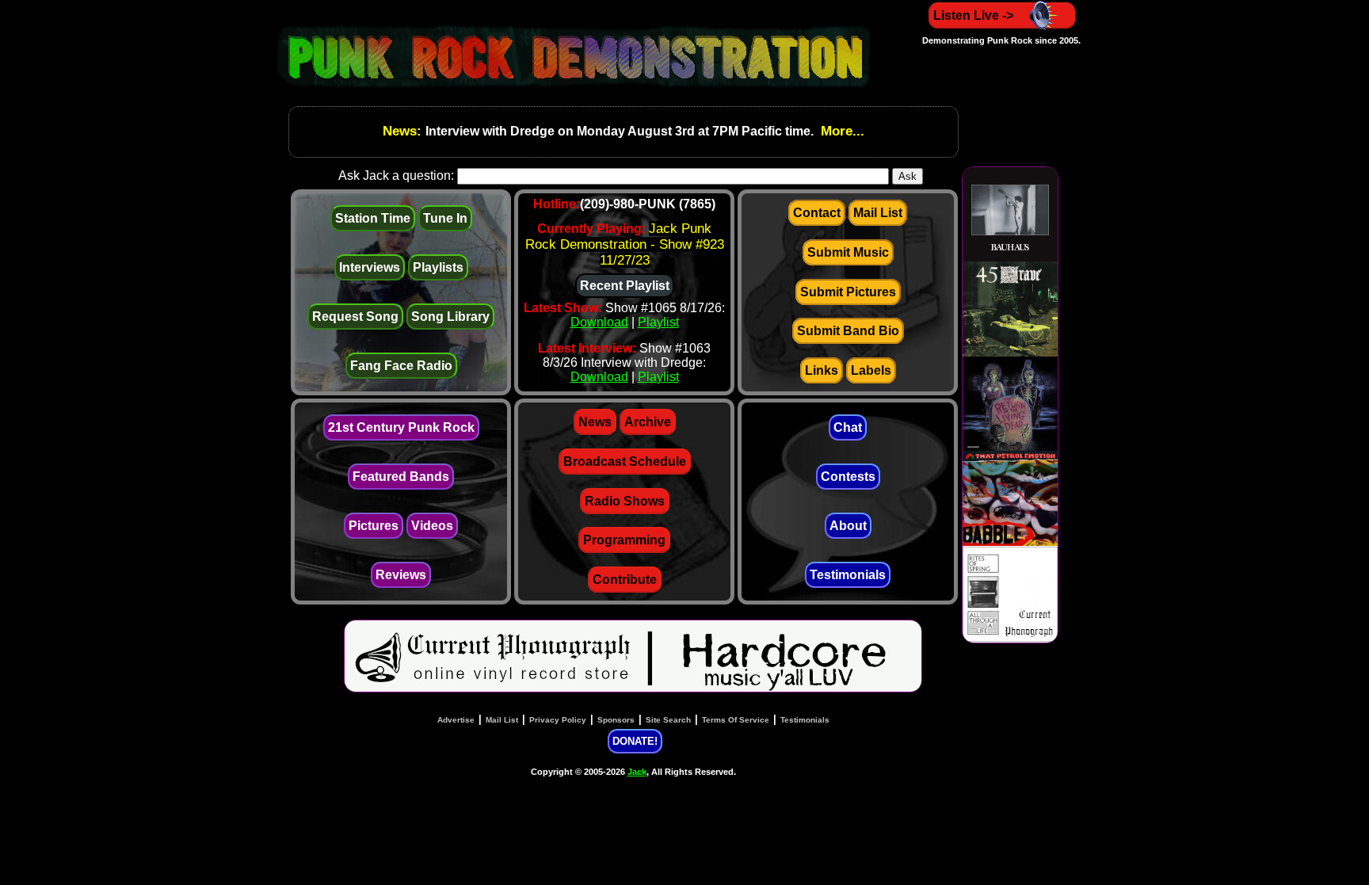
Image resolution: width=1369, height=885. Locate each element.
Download (599, 322)
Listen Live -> (973, 15)
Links (821, 370)
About (848, 525)
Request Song (355, 316)
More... (840, 131)
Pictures (373, 525)
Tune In (445, 218)
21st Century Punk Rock (401, 427)
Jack (636, 771)
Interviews (369, 267)
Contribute (625, 579)
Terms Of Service (735, 719)
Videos (432, 525)
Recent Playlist (624, 285)
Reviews (401, 575)
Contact (817, 212)
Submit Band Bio (848, 331)
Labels (871, 370)
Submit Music (848, 252)
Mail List (877, 212)
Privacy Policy (557, 719)
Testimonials (848, 575)
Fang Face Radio (401, 365)
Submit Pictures (848, 292)
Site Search (668, 719)
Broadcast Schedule (624, 461)
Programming (624, 540)
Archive (647, 422)
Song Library (450, 316)
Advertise (456, 719)
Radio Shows (625, 501)
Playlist (658, 322)
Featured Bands (401, 476)
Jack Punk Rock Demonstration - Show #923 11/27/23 (624, 244)
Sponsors (616, 719)
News (595, 422)
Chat (847, 427)
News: (404, 131)
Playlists (438, 267)
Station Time (372, 218)
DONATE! (635, 741)
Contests (848, 476)
